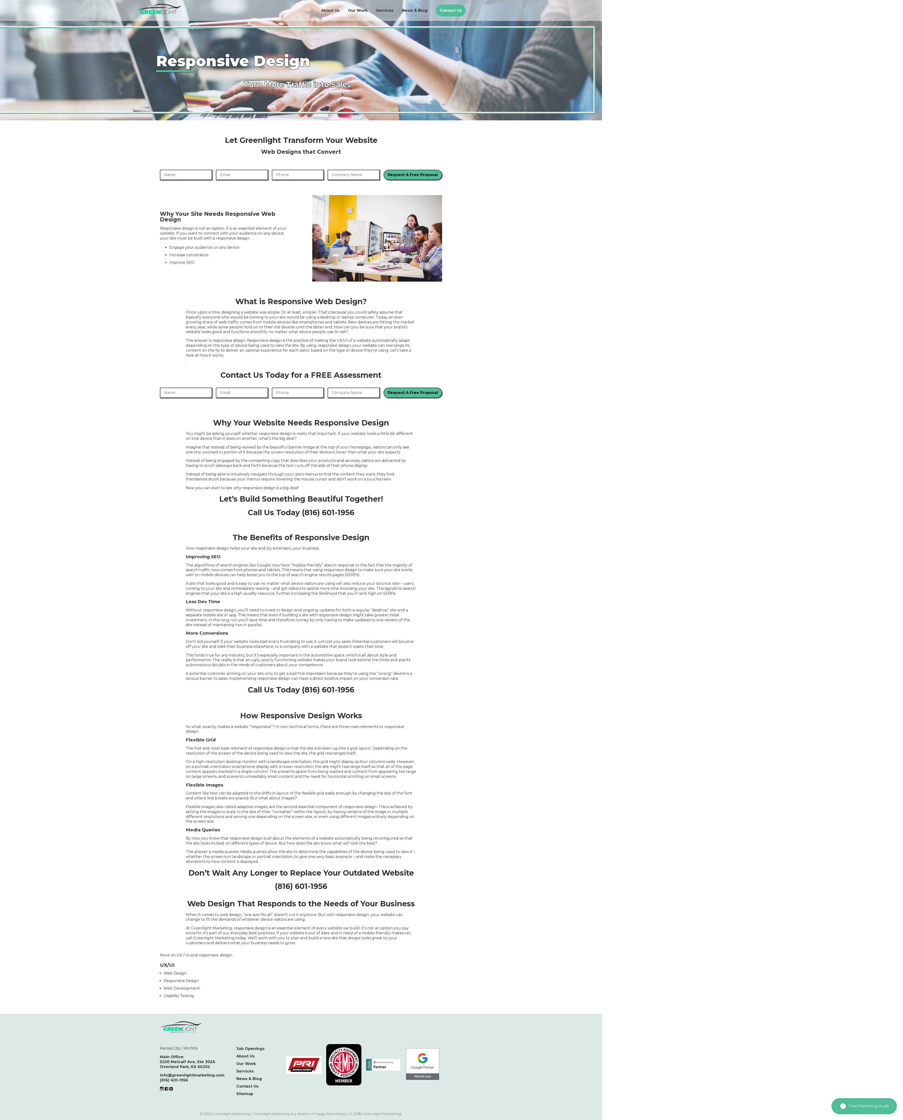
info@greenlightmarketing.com (192, 1075)
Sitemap (244, 1094)
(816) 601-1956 (174, 1080)
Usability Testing (179, 996)
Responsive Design (181, 981)
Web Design (175, 973)
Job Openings (250, 1048)
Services (384, 10)
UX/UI (167, 965)
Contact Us (451, 10)
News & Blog (415, 10)
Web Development (182, 988)
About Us (330, 10)
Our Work (358, 10)
